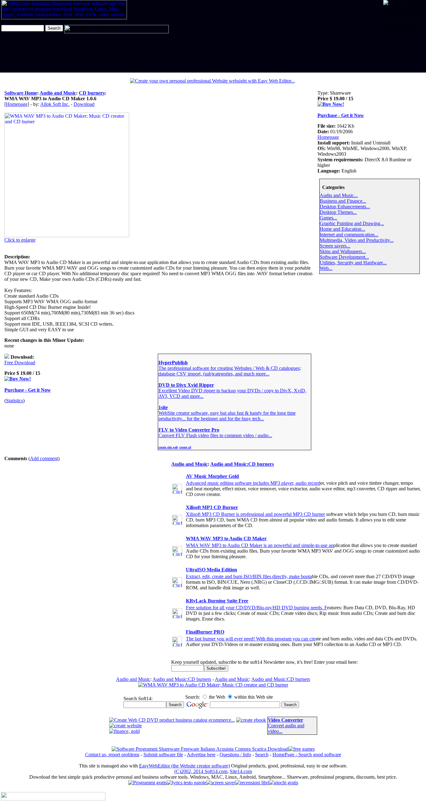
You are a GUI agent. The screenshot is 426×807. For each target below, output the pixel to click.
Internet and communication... (349, 234)
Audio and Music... (339, 195)
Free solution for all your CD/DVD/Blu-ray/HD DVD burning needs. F (256, 607)
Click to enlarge (20, 240)
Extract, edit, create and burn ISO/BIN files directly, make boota (249, 576)
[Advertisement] (402, 53)
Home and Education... (342, 229)
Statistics (14, 400)
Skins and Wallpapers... (343, 251)
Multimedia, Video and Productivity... (357, 240)
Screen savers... (335, 245)
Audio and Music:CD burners (242, 464)
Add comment (44, 458)
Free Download (19, 362)
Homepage (16, 104)
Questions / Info (235, 754)
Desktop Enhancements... (345, 206)
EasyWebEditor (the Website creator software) (184, 765)
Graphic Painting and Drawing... (352, 223)
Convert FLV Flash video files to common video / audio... (215, 435)
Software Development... (344, 257)
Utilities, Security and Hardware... (353, 262)
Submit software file (163, 754)
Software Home (20, 93)
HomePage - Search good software (307, 754)
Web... (326, 268)
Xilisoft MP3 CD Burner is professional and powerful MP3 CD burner (255, 514)
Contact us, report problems (112, 754)
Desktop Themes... (338, 212)
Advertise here (201, 754)
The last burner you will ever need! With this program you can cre (250, 638)
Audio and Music (58, 93)
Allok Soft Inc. (55, 104)
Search (262, 754)
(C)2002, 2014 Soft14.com (200, 771)
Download (84, 104)
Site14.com (241, 771)
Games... (328, 217)
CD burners (91, 93)
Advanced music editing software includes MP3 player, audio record (253, 483)
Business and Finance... (343, 201)
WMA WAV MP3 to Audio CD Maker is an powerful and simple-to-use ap (259, 545)
